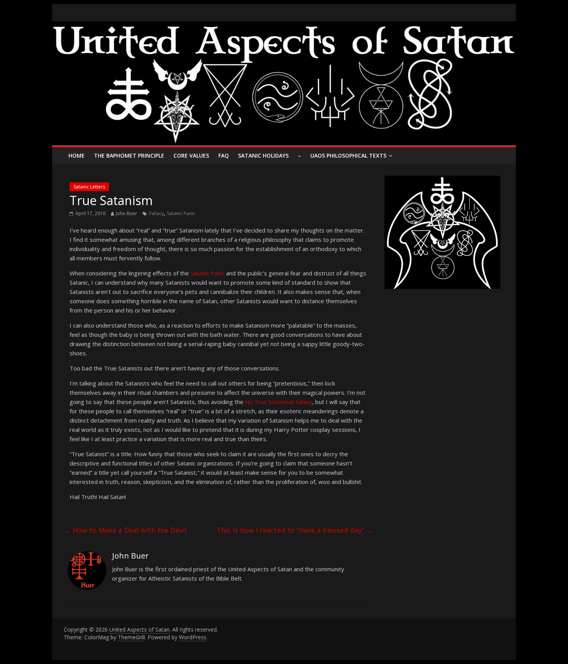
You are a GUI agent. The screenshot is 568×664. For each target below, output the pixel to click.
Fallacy (156, 213)
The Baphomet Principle (129, 155)
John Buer (126, 213)
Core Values (191, 155)
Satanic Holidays (263, 155)
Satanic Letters (89, 186)
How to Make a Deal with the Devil (125, 530)
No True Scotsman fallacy (278, 402)
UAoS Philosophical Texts (348, 155)
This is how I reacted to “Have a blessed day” (294, 530)
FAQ (223, 155)
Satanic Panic (181, 213)
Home (76, 155)
